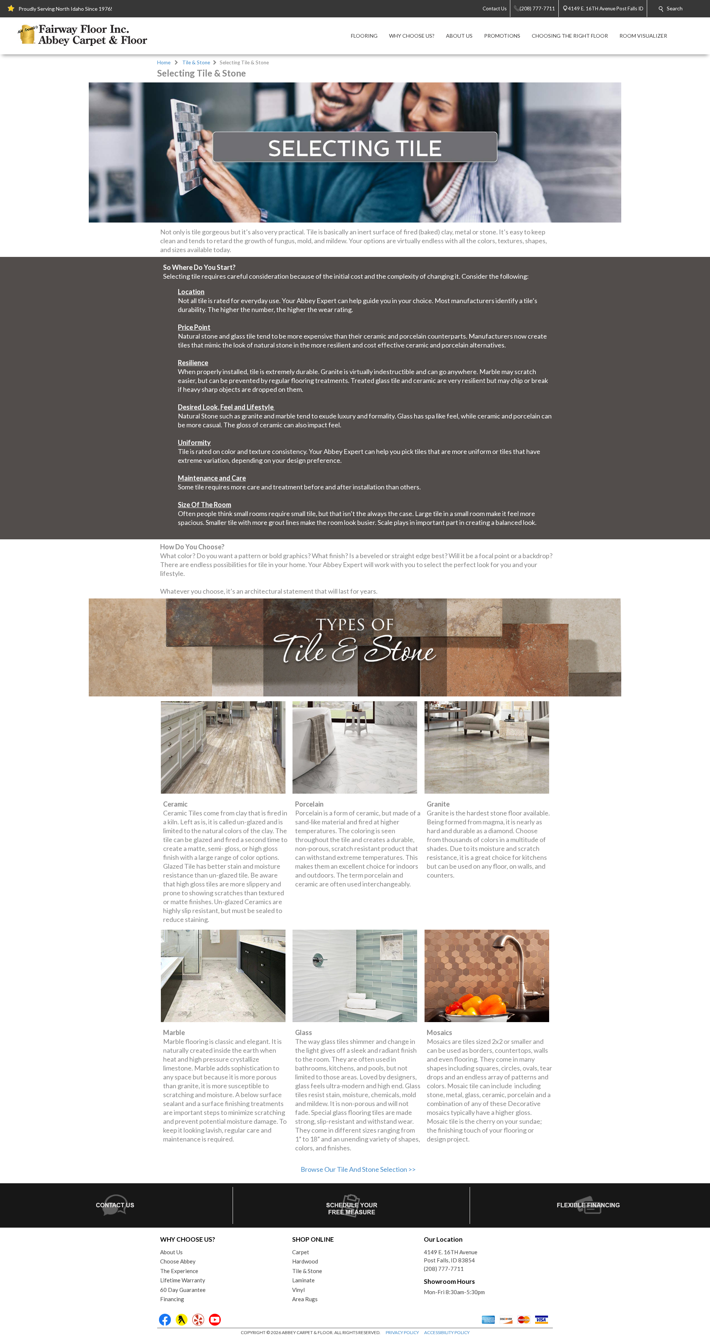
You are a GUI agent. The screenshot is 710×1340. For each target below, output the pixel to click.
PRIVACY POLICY (402, 1332)
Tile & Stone (196, 62)
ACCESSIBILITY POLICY (447, 1332)
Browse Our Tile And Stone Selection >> (358, 1169)
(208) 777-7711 (444, 1268)
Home (163, 62)
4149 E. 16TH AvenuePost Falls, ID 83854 (450, 1256)
